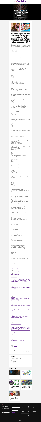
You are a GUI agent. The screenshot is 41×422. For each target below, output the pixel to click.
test (13, 360)
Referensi (26, 3)
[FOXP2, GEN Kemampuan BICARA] (26, 372)
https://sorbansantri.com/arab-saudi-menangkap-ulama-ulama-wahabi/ (20, 335)
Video (29, 3)
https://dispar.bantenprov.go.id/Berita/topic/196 (16, 290)
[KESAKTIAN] (14, 372)
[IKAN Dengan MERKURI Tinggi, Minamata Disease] (26, 382)
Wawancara (14, 3)
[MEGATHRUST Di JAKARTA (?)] (14, 393)
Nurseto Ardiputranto (12, 398)
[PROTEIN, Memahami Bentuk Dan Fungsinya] (14, 382)
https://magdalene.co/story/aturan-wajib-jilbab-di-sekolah (18, 340)
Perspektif (22, 3)
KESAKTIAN (12, 375)
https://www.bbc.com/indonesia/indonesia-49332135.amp (18, 337)
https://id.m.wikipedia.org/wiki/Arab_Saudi (16, 274)
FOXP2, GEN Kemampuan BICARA (26, 376)
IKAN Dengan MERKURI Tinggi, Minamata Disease (26, 387)
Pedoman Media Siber (34, 411)
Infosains (5, 3)
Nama (12, 406)
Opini (8, 3)
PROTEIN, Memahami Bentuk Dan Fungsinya (14, 387)
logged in (15, 358)
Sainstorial (18, 3)
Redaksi (32, 406)
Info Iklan (33, 407)
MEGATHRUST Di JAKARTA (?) (14, 398)
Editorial (11, 3)
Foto (31, 3)
